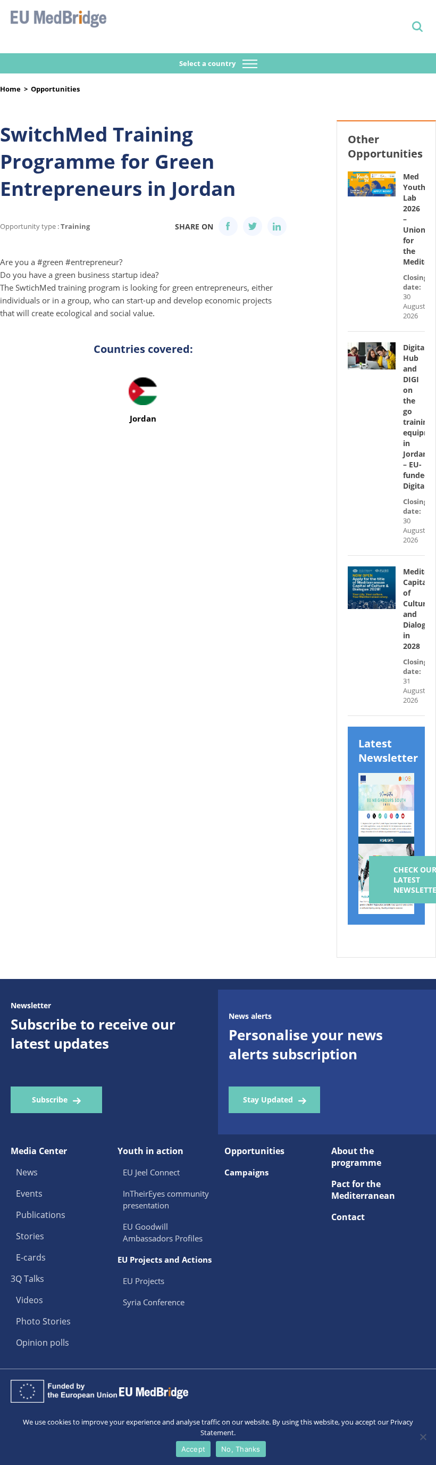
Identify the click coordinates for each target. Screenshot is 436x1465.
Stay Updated (268, 1099)
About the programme (356, 1156)
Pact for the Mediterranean (363, 1189)
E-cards (31, 1257)
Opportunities (55, 89)
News (27, 1172)
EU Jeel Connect (151, 1172)
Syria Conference (154, 1302)
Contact (348, 1217)
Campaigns (246, 1172)
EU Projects (143, 1280)
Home (10, 89)
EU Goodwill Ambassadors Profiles (163, 1232)
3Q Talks (27, 1279)
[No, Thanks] (422, 1436)
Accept (193, 1449)
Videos (29, 1300)
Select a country (208, 63)
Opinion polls (42, 1342)
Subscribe (50, 1099)
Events (29, 1193)
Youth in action (150, 1151)
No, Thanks (241, 1449)
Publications (40, 1215)
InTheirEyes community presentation (166, 1199)
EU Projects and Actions (165, 1259)
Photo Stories (43, 1321)
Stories (30, 1236)
